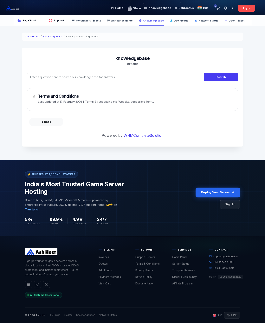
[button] (225, 8)
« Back (46, 121)
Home (119, 7)
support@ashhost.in (225, 256)
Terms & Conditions (147, 263)
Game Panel (179, 257)
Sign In (230, 204)
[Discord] (28, 284)
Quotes (103, 263)
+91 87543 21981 (223, 262)
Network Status (108, 315)
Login (246, 8)
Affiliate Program (182, 283)
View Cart (105, 283)
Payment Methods (110, 276)
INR (205, 7)
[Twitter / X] (46, 284)
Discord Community (184, 276)
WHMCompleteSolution (143, 135)
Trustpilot (32, 209)
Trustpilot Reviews (183, 270)
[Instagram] (37, 284)
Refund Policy (143, 276)
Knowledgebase (160, 7)
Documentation (144, 283)
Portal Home (32, 36)
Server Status (180, 263)
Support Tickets (145, 257)
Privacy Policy (144, 270)
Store (137, 8)
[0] (218, 8)
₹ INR (234, 315)
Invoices (104, 257)
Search (221, 76)
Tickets (68, 315)
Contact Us (186, 7)
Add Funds (105, 270)
